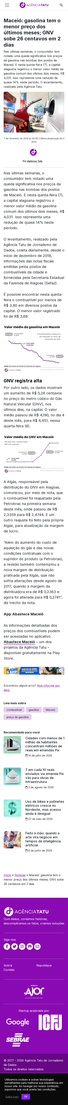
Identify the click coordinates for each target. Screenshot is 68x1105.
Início (7, 875)
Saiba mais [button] (12, 1096)
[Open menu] (7, 5)
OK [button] (26, 1096)
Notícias (20, 875)
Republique (44, 965)
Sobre (8, 965)
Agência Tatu (34, 161)
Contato (9, 970)
